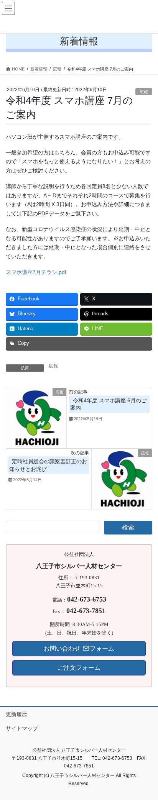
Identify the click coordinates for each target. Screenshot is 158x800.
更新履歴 (16, 714)
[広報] (36, 418)
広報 (144, 91)
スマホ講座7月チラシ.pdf (36, 272)
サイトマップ (22, 728)
